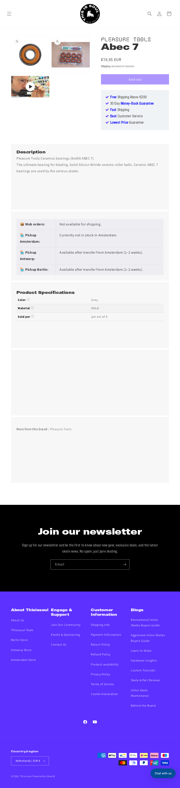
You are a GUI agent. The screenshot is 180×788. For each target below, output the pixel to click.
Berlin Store (19, 640)
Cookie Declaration (104, 694)
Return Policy (100, 644)
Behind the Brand (143, 705)
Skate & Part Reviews (145, 680)
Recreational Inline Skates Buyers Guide (145, 622)
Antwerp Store (21, 650)
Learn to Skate (141, 651)
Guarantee (127, 122)
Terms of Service (102, 684)
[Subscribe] (124, 564)
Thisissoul (26, 776)
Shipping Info (100, 625)
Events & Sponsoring (65, 635)
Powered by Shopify (43, 776)
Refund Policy (100, 654)
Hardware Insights (144, 660)
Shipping (105, 66)
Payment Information (106, 635)
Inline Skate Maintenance (140, 693)
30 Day (132, 103)
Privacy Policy (100, 674)
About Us (17, 620)
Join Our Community (66, 625)
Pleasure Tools (126, 38)
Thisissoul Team (22, 630)
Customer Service (126, 116)
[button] (9, 14)
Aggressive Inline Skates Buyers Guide (148, 637)
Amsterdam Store (23, 660)
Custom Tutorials (143, 670)
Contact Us (59, 644)
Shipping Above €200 (128, 97)
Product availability (105, 664)
